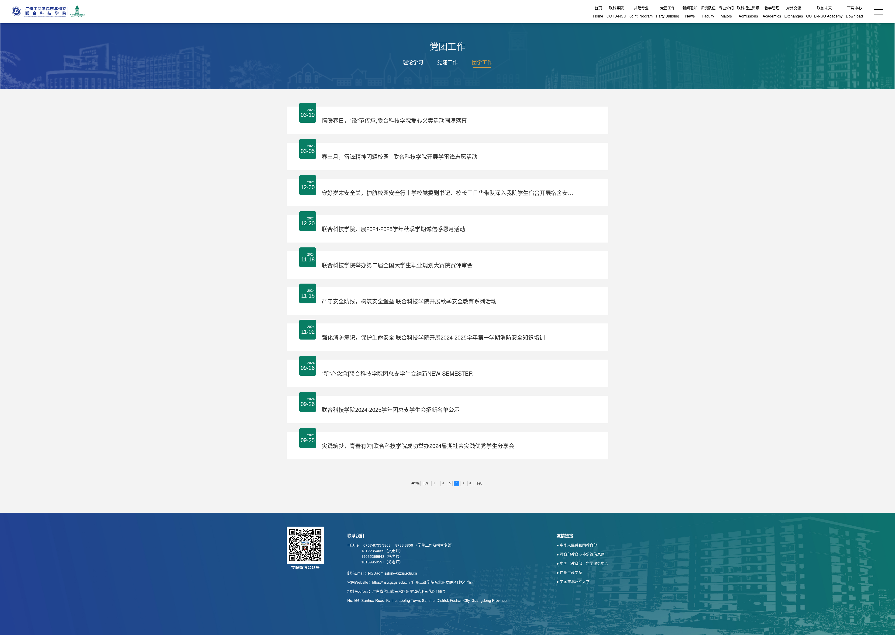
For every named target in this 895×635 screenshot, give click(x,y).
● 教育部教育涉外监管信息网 (581, 554)
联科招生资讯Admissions (748, 12)
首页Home (598, 12)
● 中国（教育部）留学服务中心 (582, 563)
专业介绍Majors (726, 12)
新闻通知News (689, 12)
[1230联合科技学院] (47, 10)
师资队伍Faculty (708, 12)
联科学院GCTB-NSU (616, 12)
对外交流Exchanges (793, 12)
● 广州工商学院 (569, 572)
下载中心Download (854, 12)
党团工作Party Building (667, 12)
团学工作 (482, 62)
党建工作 (447, 62)
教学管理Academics (772, 12)
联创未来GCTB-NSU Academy (824, 12)
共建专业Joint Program (641, 12)
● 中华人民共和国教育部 (577, 545)
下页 (479, 483)
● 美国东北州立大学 (573, 581)
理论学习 (413, 62)
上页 (425, 483)
